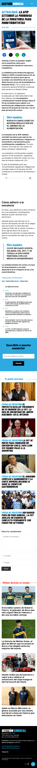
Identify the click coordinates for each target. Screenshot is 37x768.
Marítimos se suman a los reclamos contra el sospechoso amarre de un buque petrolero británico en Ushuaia (18, 312)
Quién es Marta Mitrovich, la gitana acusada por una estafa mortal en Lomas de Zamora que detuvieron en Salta (18, 712)
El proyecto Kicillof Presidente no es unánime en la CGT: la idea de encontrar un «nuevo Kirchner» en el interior (18, 409)
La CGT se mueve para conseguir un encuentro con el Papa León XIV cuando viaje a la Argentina (17, 445)
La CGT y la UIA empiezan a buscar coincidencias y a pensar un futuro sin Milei (18, 330)
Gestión (13, 4)
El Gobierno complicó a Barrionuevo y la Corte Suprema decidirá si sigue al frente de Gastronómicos (18, 481)
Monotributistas (12, 281)
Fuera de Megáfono (12, 404)
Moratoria (24, 281)
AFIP (3, 281)
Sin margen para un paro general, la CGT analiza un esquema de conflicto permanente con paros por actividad (18, 517)
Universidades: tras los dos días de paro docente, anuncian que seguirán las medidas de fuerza (19, 321)
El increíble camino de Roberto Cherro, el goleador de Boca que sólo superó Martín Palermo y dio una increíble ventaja (18, 611)
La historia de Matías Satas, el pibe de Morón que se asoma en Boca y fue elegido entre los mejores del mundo (18, 645)
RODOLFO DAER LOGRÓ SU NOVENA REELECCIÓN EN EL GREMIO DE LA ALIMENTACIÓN (20, 124)
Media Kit (5, 752)
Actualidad (9, 12)
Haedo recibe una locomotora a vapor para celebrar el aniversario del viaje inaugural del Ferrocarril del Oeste (18, 678)
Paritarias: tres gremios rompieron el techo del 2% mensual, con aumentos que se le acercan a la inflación (18, 294)
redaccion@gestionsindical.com (11, 748)
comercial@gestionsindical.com (11, 746)
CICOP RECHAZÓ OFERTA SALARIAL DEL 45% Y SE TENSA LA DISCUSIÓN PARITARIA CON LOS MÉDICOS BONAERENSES (20, 253)
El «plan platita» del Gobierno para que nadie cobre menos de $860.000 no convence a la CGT (18, 303)
